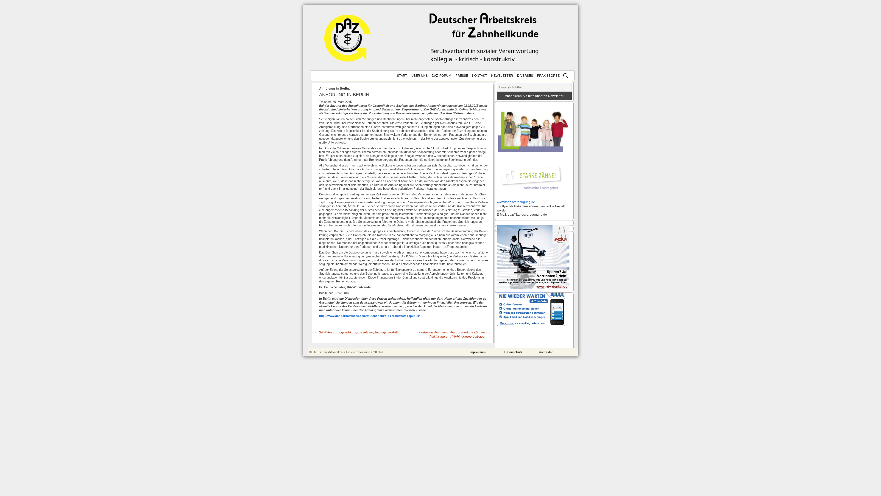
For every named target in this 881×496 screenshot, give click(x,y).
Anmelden (546, 352)
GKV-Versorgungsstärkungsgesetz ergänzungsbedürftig (357, 332)
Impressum (477, 352)
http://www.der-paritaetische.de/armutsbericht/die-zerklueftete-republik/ (369, 316)
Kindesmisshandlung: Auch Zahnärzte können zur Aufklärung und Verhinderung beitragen (454, 334)
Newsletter (502, 75)
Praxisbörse (548, 75)
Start (402, 75)
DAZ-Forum (441, 75)
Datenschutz (513, 352)
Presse (461, 75)
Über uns (419, 75)
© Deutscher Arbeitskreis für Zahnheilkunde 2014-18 (347, 352)
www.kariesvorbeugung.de (516, 202)
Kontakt (479, 75)
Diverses (525, 75)
